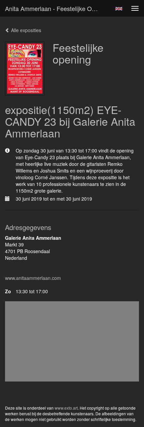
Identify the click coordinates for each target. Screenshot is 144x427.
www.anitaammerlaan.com (33, 278)
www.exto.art (66, 408)
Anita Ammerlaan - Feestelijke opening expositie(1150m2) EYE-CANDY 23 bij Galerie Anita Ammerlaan (54, 8)
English (119, 9)
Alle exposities (25, 30)
